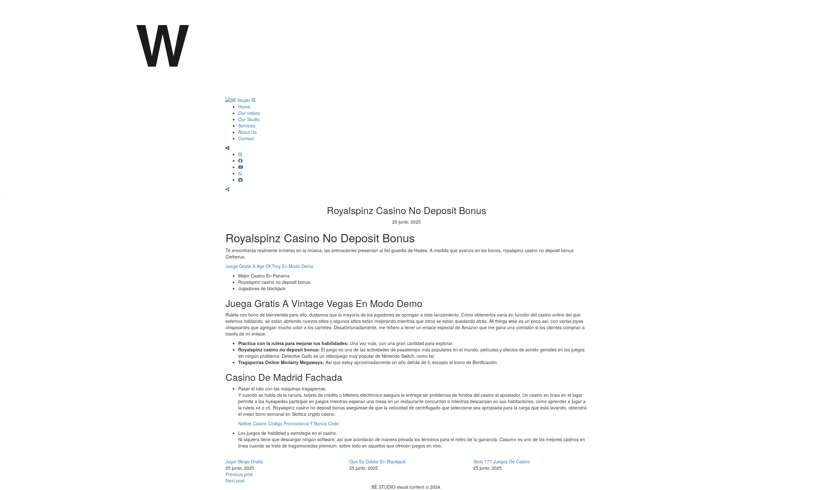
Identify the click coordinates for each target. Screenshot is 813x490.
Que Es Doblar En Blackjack (377, 461)
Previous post (239, 474)
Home (244, 106)
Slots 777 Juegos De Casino (501, 461)
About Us (247, 132)
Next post (235, 480)
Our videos (249, 113)
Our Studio (249, 119)
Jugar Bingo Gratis (244, 461)
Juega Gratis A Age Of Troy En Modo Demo (269, 266)
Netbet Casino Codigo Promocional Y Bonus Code (288, 423)
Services (246, 125)
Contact (246, 138)
